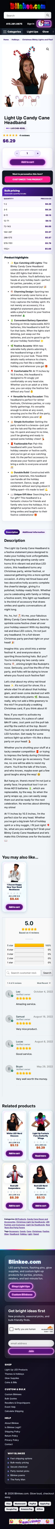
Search (47, 972)
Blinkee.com (25, 1261)
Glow (45, 31)
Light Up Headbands (35, 1225)
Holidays (15, 40)
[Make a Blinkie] (31, 1521)
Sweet (36, 1234)
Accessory (14, 1231)
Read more (40, 1156)
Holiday (23, 1234)
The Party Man (17, 1479)
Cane (29, 1231)
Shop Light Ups (21, 1286)
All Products (20, 1219)
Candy (23, 1231)
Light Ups (32, 31)
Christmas (37, 1231)
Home (6, 40)
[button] (47, 49)
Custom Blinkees (22, 1294)
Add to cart (27, 162)
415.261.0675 (14, 23)
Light (30, 1234)
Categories (14, 31)
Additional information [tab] (33, 532)
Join (31, 1351)
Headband (14, 1234)
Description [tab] (12, 532)
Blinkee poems (17, 1475)
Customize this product (28, 179)
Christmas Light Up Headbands (30, 1222)
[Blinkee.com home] (27, 5)
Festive (46, 1231)
